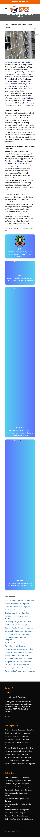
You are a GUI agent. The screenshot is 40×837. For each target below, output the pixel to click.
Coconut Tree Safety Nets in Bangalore (19, 628)
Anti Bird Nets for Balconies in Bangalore (19, 600)
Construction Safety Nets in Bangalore (19, 631)
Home (7, 25)
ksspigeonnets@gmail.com (16, 697)
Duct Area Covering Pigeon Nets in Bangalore (17, 800)
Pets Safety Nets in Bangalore (15, 646)
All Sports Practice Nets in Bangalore (18, 662)
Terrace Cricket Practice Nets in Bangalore (20, 671)
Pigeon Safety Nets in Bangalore (16, 655)
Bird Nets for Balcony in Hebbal (19, 160)
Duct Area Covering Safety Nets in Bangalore (17, 638)
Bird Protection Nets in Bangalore (17, 613)
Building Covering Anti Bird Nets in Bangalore (17, 617)
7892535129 (11, 692)
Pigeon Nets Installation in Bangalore (18, 652)
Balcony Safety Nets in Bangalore (17, 604)
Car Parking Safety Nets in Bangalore (18, 622)
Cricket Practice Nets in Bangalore (17, 634)
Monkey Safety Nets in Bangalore (17, 643)
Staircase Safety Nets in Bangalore (17, 665)
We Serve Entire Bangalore (20, 1)
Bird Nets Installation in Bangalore (17, 607)
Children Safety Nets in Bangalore (17, 625)
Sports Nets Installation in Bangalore (18, 658)
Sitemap (8, 716)
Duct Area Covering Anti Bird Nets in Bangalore (18, 805)
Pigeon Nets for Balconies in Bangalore (19, 649)
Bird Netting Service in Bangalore (17, 610)
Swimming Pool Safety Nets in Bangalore (19, 668)
